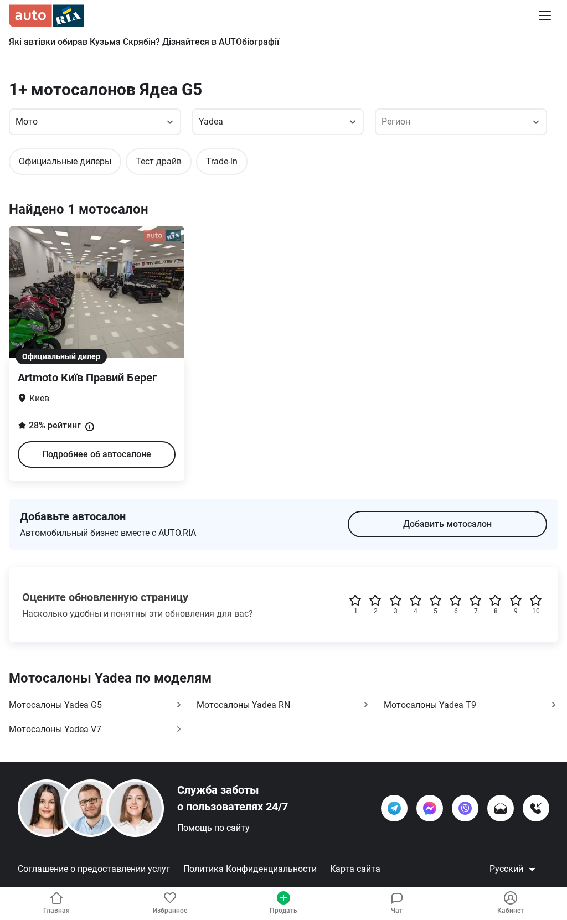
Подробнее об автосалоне (96, 454)
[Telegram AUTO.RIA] (394, 808)
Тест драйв (159, 161)
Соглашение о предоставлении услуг (94, 869)
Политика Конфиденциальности (250, 869)
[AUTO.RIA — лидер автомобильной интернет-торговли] (46, 15)
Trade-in (222, 161)
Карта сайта (355, 869)
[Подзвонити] (536, 808)
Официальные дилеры (65, 161)
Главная (56, 910)
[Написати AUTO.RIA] (500, 808)
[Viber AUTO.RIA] (465, 808)
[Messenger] (429, 808)
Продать (283, 910)
